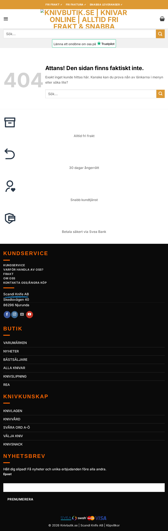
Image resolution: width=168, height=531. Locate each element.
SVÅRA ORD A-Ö (16, 427)
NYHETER (11, 351)
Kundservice (14, 265)
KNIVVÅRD (11, 419)
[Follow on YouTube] (29, 314)
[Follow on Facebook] (7, 314)
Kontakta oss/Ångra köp (25, 282)
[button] (5, 19)
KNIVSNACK (13, 444)
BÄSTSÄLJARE (15, 359)
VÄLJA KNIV (13, 436)
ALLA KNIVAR (14, 368)
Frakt (8, 274)
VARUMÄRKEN (15, 343)
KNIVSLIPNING (14, 376)
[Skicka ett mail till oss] (22, 314)
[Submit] (160, 33)
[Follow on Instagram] (14, 314)
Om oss (9, 278)
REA (6, 385)
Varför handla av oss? (23, 269)
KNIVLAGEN (12, 411)
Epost (7, 474)
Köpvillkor (113, 525)
